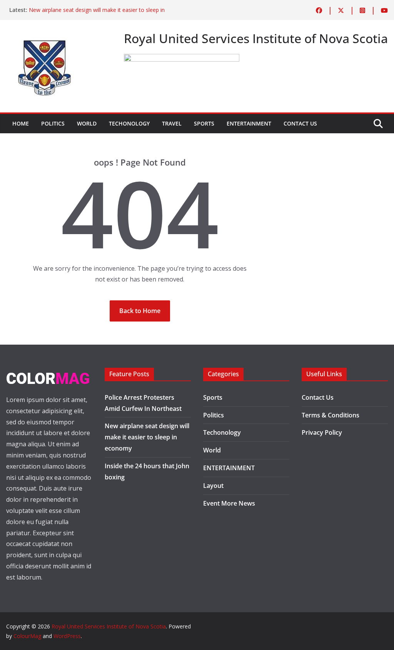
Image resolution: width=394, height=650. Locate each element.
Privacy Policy (322, 432)
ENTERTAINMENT (249, 123)
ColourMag (27, 636)
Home (20, 123)
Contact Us (300, 123)
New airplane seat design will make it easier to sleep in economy (147, 437)
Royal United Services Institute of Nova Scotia (109, 626)
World (87, 123)
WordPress (67, 636)
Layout (213, 485)
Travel (172, 123)
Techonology (129, 123)
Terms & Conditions (330, 415)
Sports (204, 123)
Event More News (229, 503)
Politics (53, 123)
